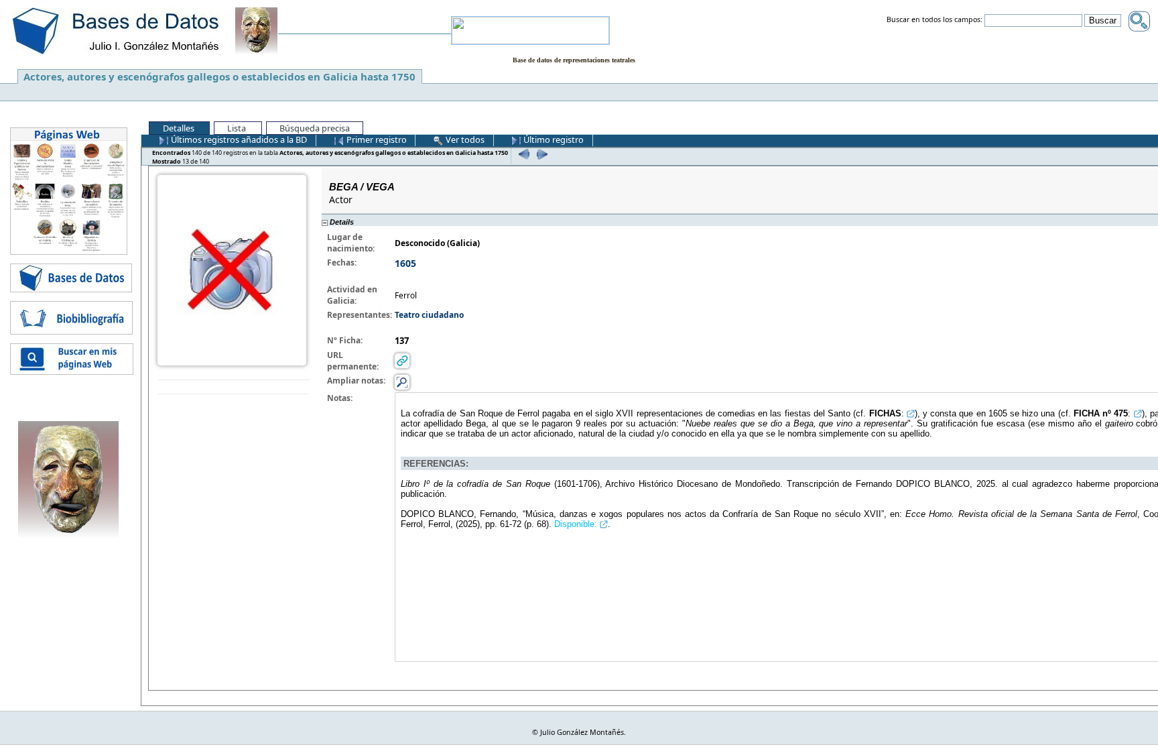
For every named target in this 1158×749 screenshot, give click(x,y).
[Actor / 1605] (231, 269)
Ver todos (464, 139)
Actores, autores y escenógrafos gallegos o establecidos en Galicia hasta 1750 (219, 76)
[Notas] (402, 382)
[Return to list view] (233, 387)
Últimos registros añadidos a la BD (238, 139)
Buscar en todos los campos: (934, 20)
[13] (540, 154)
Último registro (552, 139)
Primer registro (375, 139)
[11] (522, 154)
